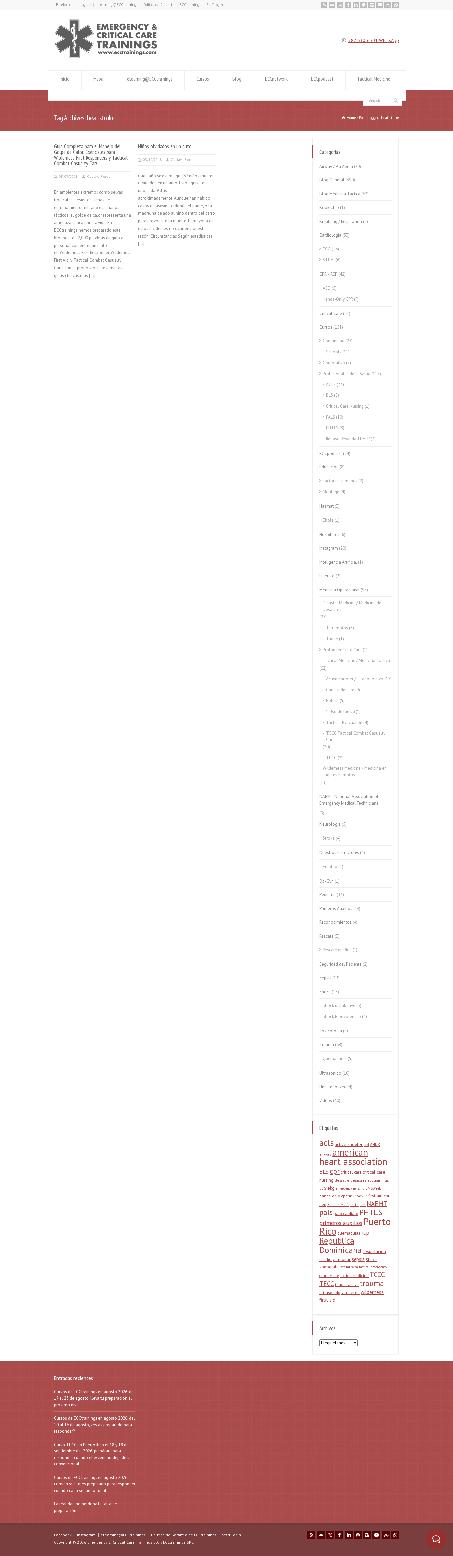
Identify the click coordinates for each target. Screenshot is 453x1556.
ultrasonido (329, 1292)
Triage (332, 639)
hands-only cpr (333, 1195)
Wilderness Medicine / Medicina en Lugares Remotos (355, 771)
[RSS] (324, 5)
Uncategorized (332, 1087)
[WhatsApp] (395, 5)
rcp (365, 1232)
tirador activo (347, 1284)
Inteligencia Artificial (338, 562)
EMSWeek (373, 1188)
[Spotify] (363, 5)
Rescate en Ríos (337, 950)
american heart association (353, 1157)
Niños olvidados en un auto (165, 146)
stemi (345, 1266)
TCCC (377, 1274)
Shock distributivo (339, 1005)
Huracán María (338, 1204)
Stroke (329, 838)
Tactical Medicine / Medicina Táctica (356, 660)
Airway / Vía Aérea (336, 166)
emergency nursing (350, 1188)
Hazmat (326, 506)
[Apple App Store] (387, 5)
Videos (325, 1100)
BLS (329, 395)
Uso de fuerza (342, 711)
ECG (327, 249)
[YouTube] (379, 5)
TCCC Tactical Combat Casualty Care (355, 736)
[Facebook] (348, 5)
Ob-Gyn (326, 881)
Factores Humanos (340, 481)
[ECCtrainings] (109, 58)
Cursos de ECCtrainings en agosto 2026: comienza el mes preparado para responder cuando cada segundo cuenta (94, 1484)
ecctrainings (378, 1180)
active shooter (349, 1144)
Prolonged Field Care (342, 650)
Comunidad (333, 341)
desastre (342, 1180)
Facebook (63, 4)
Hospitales (329, 534)
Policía (332, 700)
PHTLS (332, 428)
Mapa (98, 78)
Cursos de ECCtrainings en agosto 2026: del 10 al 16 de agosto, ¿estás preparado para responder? (94, 1424)
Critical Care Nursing (345, 406)
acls (326, 1142)
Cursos (202, 78)
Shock (325, 992)
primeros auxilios (340, 1223)
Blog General (331, 180)
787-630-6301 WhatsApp (373, 40)
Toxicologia (330, 1031)
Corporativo (334, 363)
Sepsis (325, 978)
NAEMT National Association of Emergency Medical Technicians (348, 800)
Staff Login (214, 4)
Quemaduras (335, 1058)
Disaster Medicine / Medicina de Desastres (352, 606)
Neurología (330, 824)
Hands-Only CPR (338, 299)
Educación (329, 467)
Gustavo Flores (98, 176)
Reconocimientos (335, 922)
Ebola (328, 520)
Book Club (329, 207)
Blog (236, 78)
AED (327, 288)
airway (325, 1154)
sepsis (358, 1259)
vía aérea (350, 1292)
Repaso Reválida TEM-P (348, 439)
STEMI (329, 260)
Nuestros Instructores (339, 852)
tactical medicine (354, 1275)
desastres (358, 1180)
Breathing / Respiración (340, 221)
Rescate (326, 936)
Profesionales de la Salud (346, 374)
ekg (331, 1188)
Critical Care (330, 313)
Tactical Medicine (373, 78)
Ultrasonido (330, 1073)
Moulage (331, 492)
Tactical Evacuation (344, 722)
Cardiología (330, 235)
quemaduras (348, 1233)
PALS (330, 417)
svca (354, 1266)
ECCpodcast (322, 78)
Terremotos (337, 628)
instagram (358, 1204)
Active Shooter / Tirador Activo (354, 679)
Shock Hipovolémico (342, 1016)
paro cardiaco (346, 1213)
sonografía (329, 1267)
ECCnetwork (276, 78)
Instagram (83, 4)
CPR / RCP (328, 274)
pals (326, 1212)
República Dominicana (340, 1245)
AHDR (375, 1144)
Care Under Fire (340, 690)
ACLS (331, 384)
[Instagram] (371, 5)
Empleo (330, 866)
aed (366, 1144)
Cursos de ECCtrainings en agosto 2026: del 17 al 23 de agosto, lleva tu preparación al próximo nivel (94, 1398)
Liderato (327, 576)
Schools (333, 352)
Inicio (65, 78)
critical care (351, 1172)
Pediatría (327, 894)
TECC (331, 758)
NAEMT (377, 1204)
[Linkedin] (356, 5)
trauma (372, 1283)
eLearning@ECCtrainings (117, 4)
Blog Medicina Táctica (339, 194)
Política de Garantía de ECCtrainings (172, 4)
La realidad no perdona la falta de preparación (85, 1507)
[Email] (332, 5)
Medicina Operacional (339, 590)
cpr (335, 1171)
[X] (340, 5)
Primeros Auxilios (335, 908)
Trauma (326, 1044)
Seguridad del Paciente (340, 964)
